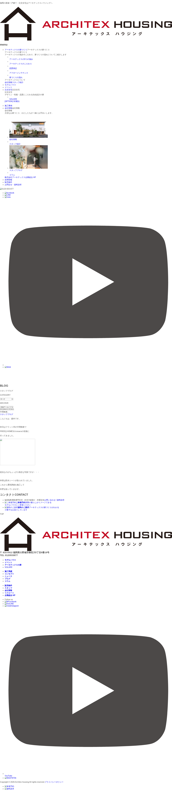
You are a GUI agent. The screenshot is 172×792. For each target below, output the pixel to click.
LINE (12, 604)
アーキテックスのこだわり (20, 64)
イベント (8, 87)
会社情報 (8, 82)
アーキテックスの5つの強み (21, 59)
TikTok (13, 778)
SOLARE (13, 99)
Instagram (15, 606)
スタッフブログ (6, 414)
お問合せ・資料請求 (13, 185)
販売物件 (8, 182)
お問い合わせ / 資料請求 (54, 500)
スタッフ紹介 (17, 82)
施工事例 (8, 106)
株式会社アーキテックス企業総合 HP (20, 177)
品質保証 (13, 68)
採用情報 (8, 180)
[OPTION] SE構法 (12, 101)
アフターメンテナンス (18, 73)
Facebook (12, 602)
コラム (12, 175)
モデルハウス (10, 85)
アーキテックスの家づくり (16, 50)
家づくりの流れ (15, 77)
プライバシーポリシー (54, 782)
